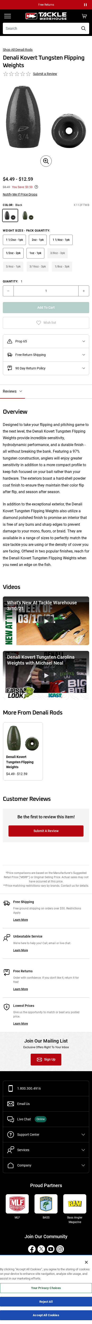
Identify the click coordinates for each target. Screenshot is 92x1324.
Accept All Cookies (46, 1315)
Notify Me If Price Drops (20, 194)
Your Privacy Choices (46, 1288)
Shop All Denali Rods (18, 50)
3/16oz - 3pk (37, 266)
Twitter (41, 1249)
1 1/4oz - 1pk (61, 239)
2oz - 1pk (38, 239)
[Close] (86, 1262)
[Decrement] (8, 290)
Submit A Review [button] (46, 831)
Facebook (32, 1249)
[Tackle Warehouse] (46, 16)
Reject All (45, 1301)
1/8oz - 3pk (62, 266)
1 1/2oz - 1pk (14, 239)
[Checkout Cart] (84, 16)
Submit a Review (45, 74)
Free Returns (46, 4)
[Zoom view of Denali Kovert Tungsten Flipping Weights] (46, 117)
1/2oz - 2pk (13, 253)
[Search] (83, 28)
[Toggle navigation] (7, 16)
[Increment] (83, 290)
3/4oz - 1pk (13, 266)
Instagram (60, 1249)
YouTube (50, 1249)
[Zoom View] (46, 161)
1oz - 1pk (35, 253)
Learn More (20, 919)
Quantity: (12, 281)
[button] (85, 4)
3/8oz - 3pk (57, 253)
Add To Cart (46, 307)
